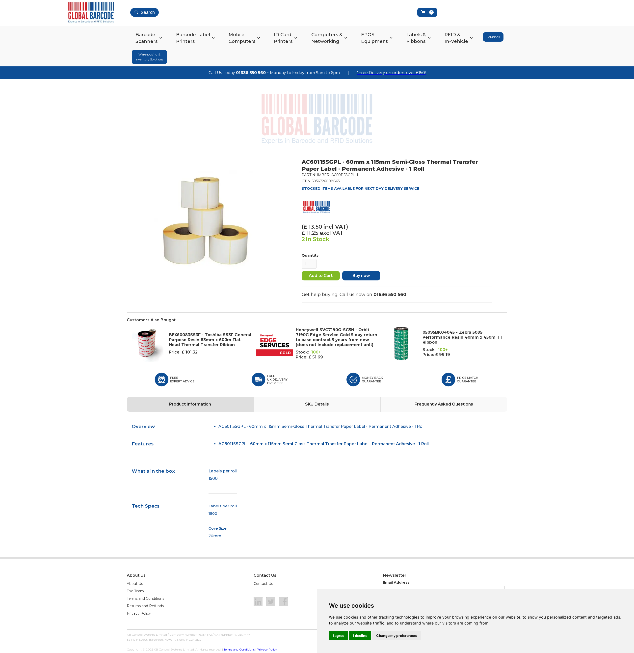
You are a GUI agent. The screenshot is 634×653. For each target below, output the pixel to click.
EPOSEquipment (374, 38)
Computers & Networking (327, 38)
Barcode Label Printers (193, 38)
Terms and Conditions (145, 598)
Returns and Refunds (145, 606)
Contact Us (263, 583)
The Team (135, 591)
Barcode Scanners (146, 38)
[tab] (190, 404)
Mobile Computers (242, 38)
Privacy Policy (139, 613)
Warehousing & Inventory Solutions (149, 57)
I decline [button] (360, 635)
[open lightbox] (204, 220)
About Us (135, 583)
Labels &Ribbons (416, 38)
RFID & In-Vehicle (456, 38)
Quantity (310, 255)
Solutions (493, 37)
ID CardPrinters (283, 38)
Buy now (361, 275)
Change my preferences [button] (396, 635)
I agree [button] (338, 635)
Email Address (396, 582)
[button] (427, 12)
